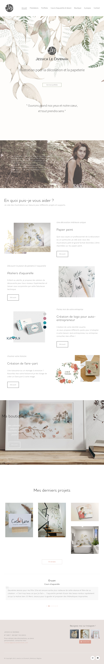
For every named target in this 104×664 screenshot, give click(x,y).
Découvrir (62, 254)
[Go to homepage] (9, 8)
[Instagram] (93, 658)
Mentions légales (35, 658)
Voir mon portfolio (52, 85)
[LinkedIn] (98, 658)
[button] (46, 606)
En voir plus (52, 562)
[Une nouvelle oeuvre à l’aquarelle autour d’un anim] (84, 634)
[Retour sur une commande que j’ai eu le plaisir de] (95, 634)
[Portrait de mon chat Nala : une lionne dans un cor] (74, 634)
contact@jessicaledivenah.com (16, 643)
